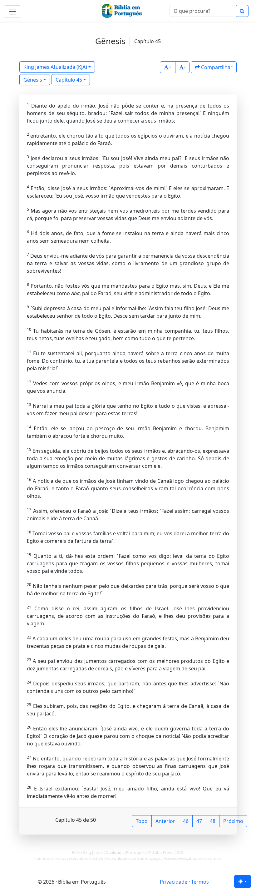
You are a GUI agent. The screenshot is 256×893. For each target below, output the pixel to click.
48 (212, 821)
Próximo (233, 821)
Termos (200, 881)
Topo (142, 821)
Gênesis (32, 79)
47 (199, 821)
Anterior (165, 821)
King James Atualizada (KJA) (55, 66)
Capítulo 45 (69, 79)
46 (186, 821)
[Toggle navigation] (12, 11)
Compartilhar (216, 67)
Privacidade (173, 881)
